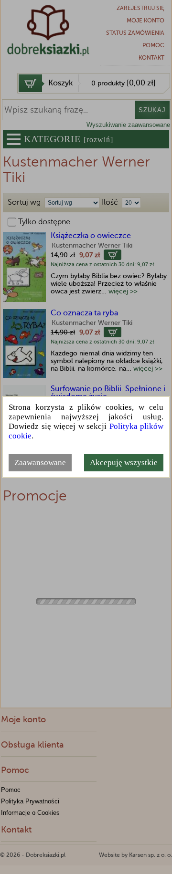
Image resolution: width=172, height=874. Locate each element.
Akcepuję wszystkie (124, 462)
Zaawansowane (40, 462)
